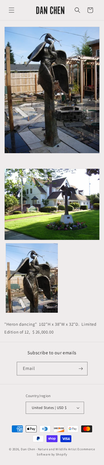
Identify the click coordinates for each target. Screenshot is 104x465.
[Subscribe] (81, 368)
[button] (11, 10)
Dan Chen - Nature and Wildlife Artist (49, 449)
